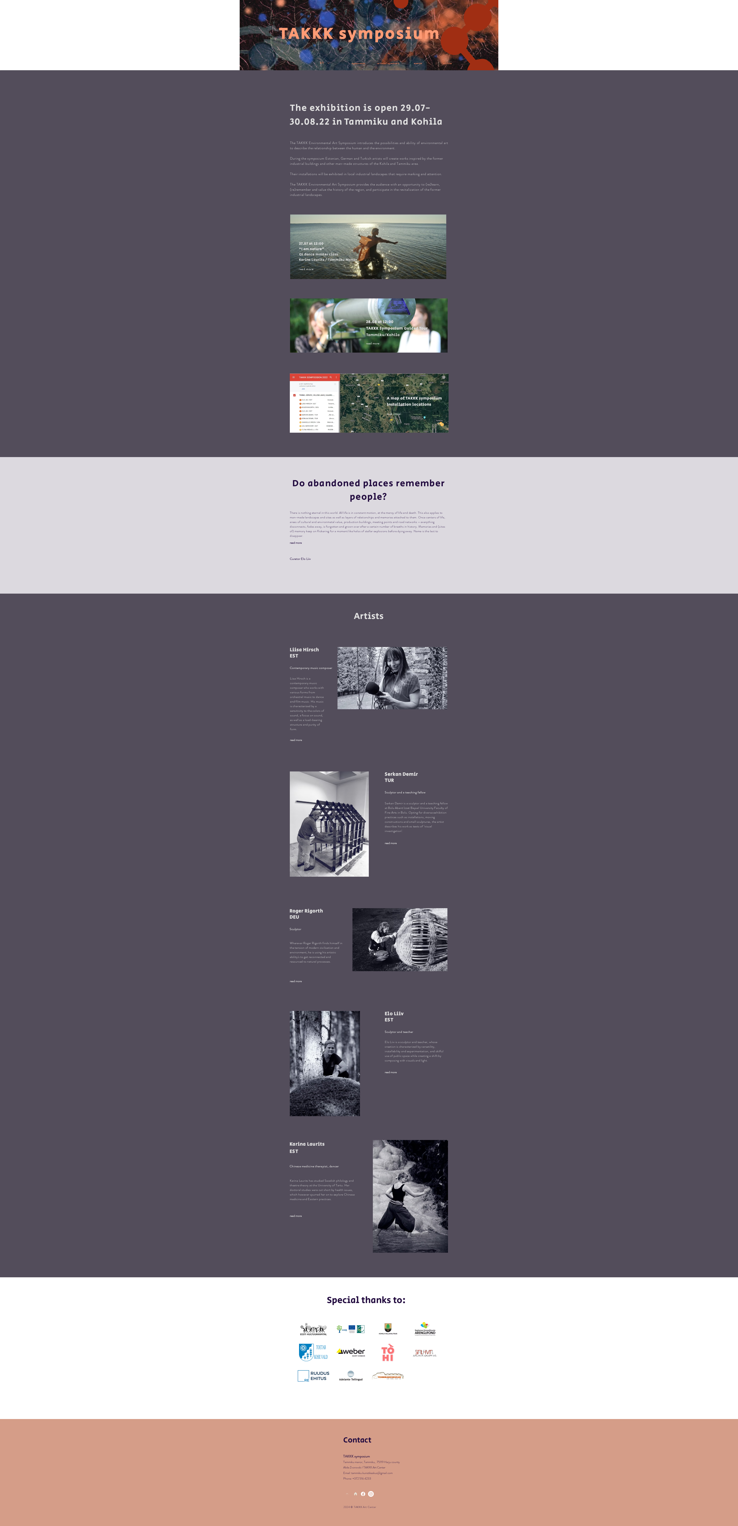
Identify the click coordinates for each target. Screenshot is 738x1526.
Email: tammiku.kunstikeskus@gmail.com (368, 1473)
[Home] (355, 1494)
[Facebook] (363, 1494)
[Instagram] (371, 1494)
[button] (447, 62)
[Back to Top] (347, 1494)
